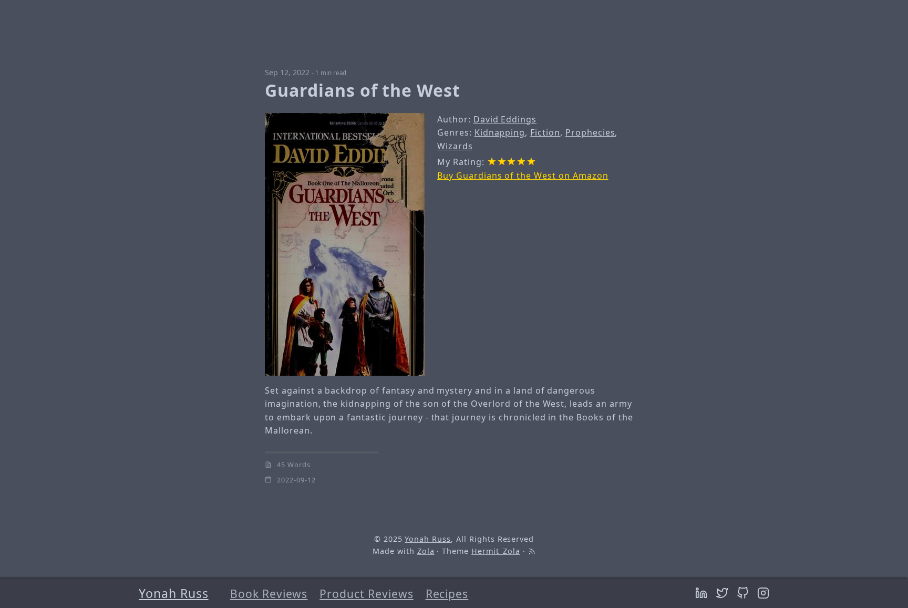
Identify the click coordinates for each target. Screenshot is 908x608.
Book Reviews (269, 593)
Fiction (545, 132)
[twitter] (724, 593)
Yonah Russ (174, 593)
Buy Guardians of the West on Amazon (522, 175)
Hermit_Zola (495, 551)
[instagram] (763, 593)
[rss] (531, 551)
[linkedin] (703, 593)
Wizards (455, 146)
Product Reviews (366, 593)
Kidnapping (499, 132)
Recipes (447, 593)
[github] (744, 593)
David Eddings (504, 119)
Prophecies (590, 132)
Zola (426, 551)
